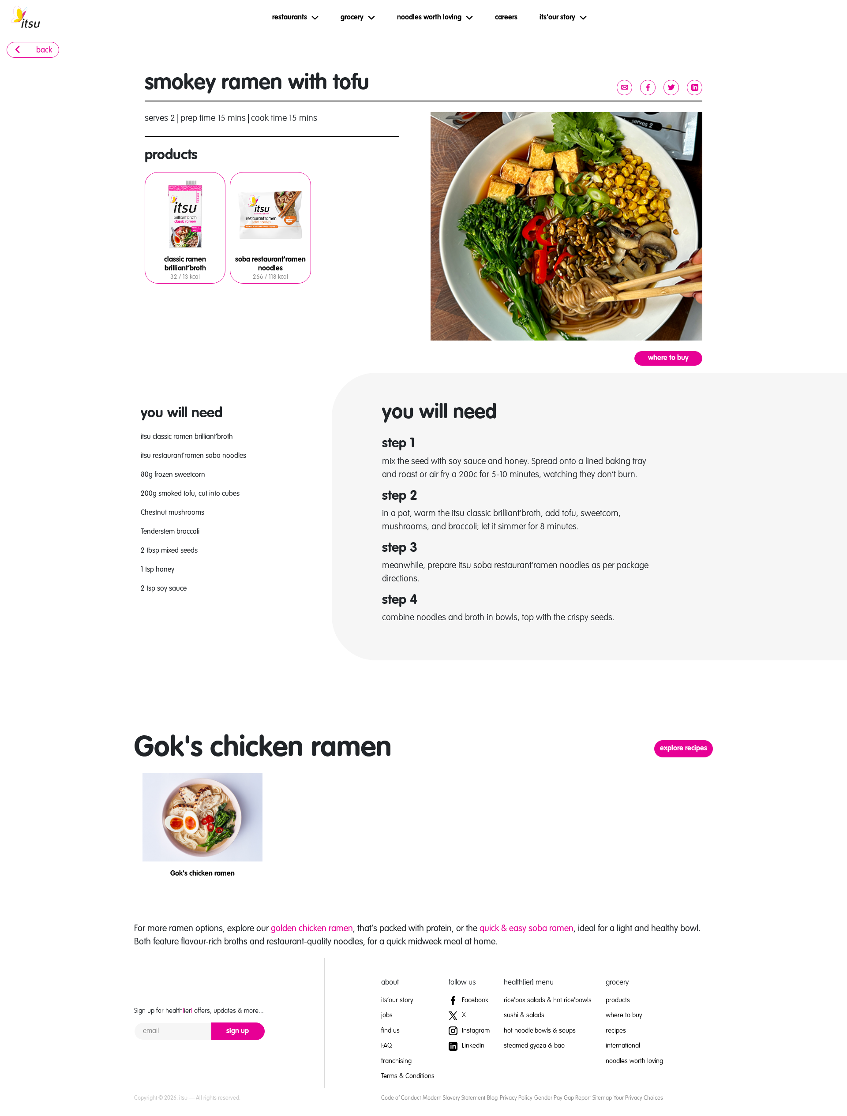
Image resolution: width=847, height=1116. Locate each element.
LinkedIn (472, 1045)
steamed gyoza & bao (534, 1045)
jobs (387, 1015)
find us (390, 1030)
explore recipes (683, 748)
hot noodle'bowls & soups (540, 1030)
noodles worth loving (634, 1061)
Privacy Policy (516, 1098)
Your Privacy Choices (638, 1098)
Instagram (475, 1030)
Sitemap (602, 1098)
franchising (396, 1061)
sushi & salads (524, 1015)
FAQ (386, 1045)
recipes (616, 1030)
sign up (237, 1031)
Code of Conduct (401, 1098)
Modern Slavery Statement (454, 1098)
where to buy (668, 358)
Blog (492, 1098)
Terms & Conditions (408, 1076)
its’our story (397, 1000)
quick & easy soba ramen (526, 929)
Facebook (474, 1000)
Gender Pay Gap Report (562, 1098)
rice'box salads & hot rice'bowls (548, 1000)
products (618, 1000)
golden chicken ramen (312, 929)
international (623, 1045)
